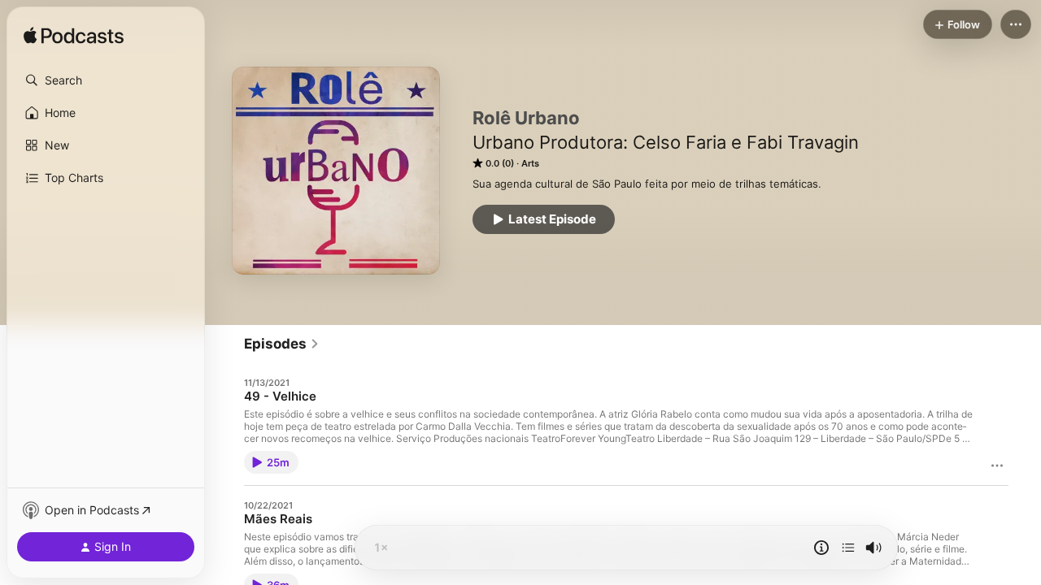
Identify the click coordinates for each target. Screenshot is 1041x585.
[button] (106, 80)
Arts (530, 163)
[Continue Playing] (848, 547)
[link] (282, 344)
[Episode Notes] (821, 547)
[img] (74, 36)
